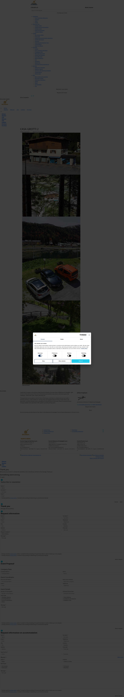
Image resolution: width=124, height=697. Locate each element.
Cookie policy (84, 348)
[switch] (55, 356)
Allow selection (62, 361)
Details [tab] (62, 339)
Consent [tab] (43, 339)
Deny (43, 361)
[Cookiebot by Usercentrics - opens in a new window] (80, 335)
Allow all (81, 361)
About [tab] (81, 339)
